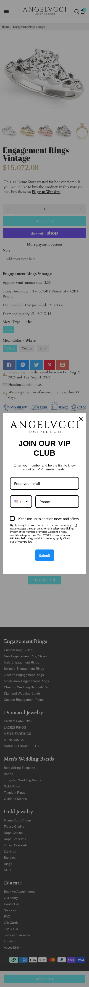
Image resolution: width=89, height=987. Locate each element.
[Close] (80, 418)
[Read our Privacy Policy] (76, 525)
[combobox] (21, 501)
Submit (44, 555)
